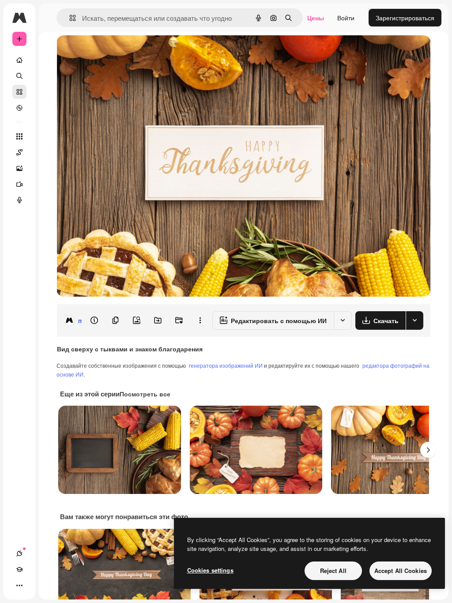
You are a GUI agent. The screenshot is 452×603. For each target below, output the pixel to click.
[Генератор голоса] (19, 200)
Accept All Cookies (400, 570)
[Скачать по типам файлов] (414, 320)
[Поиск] (19, 76)
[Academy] (19, 569)
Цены (315, 17)
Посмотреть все (145, 393)
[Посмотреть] (19, 108)
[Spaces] (19, 152)
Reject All (333, 570)
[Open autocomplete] (69, 18)
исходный (116, 52)
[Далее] (428, 450)
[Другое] (19, 585)
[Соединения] (19, 553)
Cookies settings (210, 570)
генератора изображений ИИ (226, 365)
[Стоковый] (19, 92)
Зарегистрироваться (405, 17)
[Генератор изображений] (19, 168)
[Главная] (19, 60)
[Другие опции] (200, 320)
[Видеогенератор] (19, 184)
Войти (345, 17)
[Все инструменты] (19, 136)
